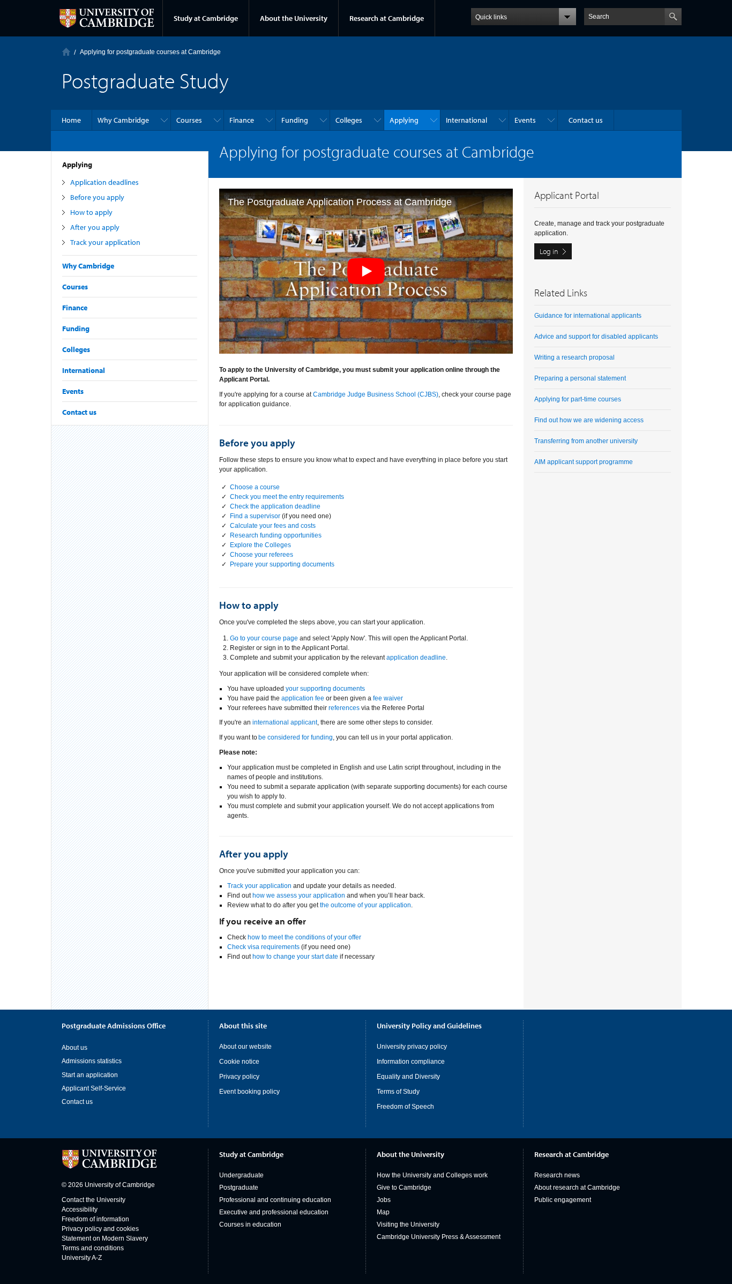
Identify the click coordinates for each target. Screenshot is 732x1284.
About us (74, 1047)
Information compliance (411, 1061)
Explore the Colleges (260, 545)
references (344, 708)
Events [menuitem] (525, 120)
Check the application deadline (275, 506)
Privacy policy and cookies (100, 1229)
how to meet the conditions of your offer (304, 937)
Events (73, 391)
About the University (293, 18)
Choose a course (255, 487)
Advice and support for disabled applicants (596, 336)
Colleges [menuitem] (348, 120)
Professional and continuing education (275, 1200)
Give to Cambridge (404, 1187)
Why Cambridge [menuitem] (123, 120)
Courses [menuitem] (189, 120)
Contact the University (93, 1200)
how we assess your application (298, 895)
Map (383, 1212)
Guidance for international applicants (587, 315)
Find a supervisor (255, 516)
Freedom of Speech (405, 1106)
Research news (557, 1175)
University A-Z (82, 1257)
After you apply (94, 227)
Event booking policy (249, 1091)
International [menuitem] (466, 120)
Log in (549, 251)
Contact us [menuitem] (586, 120)
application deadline (416, 657)
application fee (302, 698)
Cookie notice (239, 1061)
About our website (245, 1046)
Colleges (76, 349)
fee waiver (388, 698)
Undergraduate (241, 1175)
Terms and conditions (93, 1248)
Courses (75, 287)
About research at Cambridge (577, 1187)
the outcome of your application (365, 905)
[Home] (66, 51)
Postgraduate (238, 1187)
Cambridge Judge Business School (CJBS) (375, 394)
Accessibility (80, 1209)
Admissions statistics (92, 1061)
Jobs (384, 1200)
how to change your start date (295, 956)
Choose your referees (261, 554)
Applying (77, 164)
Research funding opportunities (276, 535)
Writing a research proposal (574, 357)
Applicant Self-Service (94, 1088)
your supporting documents (325, 688)
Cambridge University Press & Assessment (439, 1237)
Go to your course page (264, 638)
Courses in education (250, 1224)
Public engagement (562, 1200)
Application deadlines (104, 182)
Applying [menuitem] (404, 120)
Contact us (79, 412)
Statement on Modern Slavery (105, 1238)
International (83, 370)
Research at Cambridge (386, 18)
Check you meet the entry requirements (287, 497)
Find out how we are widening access (589, 420)
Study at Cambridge (206, 18)
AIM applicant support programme (583, 462)
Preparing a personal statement (580, 378)
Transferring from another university (586, 441)
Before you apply (97, 197)
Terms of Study (398, 1091)
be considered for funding (295, 737)
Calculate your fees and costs (273, 525)
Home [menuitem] (71, 120)
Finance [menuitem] (241, 120)
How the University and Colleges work (432, 1175)
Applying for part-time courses (577, 399)
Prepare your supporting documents (282, 564)
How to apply (91, 212)
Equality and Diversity (408, 1076)
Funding (75, 328)
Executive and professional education (273, 1212)
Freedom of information (95, 1219)
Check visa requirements (263, 947)
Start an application (90, 1075)
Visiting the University (408, 1224)
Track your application (105, 242)
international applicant (284, 722)
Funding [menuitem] (294, 120)
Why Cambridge (88, 266)
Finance (74, 307)
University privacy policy (412, 1046)
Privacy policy (239, 1076)
